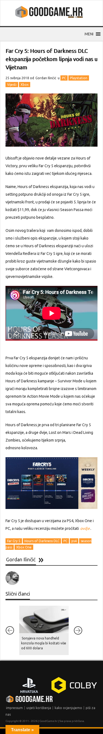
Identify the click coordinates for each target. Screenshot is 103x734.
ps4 (74, 541)
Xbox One (24, 547)
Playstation (78, 78)
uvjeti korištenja (38, 708)
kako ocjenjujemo (68, 708)
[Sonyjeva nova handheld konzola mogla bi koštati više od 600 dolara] (44, 619)
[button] (89, 34)
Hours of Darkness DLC (41, 541)
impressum (14, 708)
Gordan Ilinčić (45, 78)
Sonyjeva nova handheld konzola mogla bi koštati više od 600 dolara (43, 643)
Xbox (25, 84)
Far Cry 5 (13, 541)
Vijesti (11, 84)
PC (64, 78)
